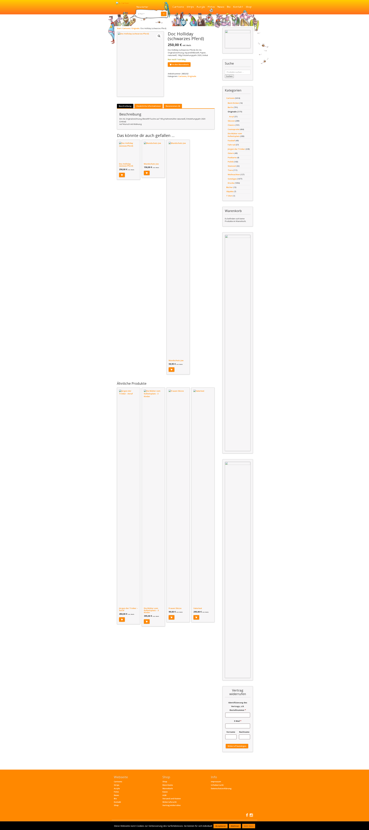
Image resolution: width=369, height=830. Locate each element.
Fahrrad (231, 144)
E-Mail (237, 721)
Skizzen (231, 121)
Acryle (201, 7)
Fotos (211, 7)
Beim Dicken (233, 103)
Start (119, 28)
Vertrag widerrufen (171, 805)
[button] (159, 36)
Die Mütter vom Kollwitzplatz (235, 134)
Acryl (231, 116)
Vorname (231, 732)
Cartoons (178, 7)
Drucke (231, 183)
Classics (231, 125)
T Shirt (229, 195)
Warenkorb (167, 788)
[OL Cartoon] (122, 3)
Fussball (231, 140)
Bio (228, 7)
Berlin (230, 107)
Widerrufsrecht (169, 802)
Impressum (216, 781)
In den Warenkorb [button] (122, 175)
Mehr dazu (248, 826)
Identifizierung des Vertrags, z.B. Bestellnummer (237, 706)
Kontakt (238, 7)
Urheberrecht (217, 785)
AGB (164, 795)
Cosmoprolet (233, 129)
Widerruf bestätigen (237, 746)
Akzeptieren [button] (220, 826)
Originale (135, 28)
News (221, 7)
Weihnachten (234, 174)
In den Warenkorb (180, 64)
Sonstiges (232, 178)
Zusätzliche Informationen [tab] (148, 106)
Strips (190, 7)
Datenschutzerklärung (221, 788)
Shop (249, 7)
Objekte (230, 191)
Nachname (244, 732)
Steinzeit (232, 166)
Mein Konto (167, 785)
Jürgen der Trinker (236, 149)
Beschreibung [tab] (125, 106)
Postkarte (232, 157)
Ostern (231, 153)
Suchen (229, 76)
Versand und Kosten (171, 798)
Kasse (165, 791)
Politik (231, 161)
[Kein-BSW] (238, 39)
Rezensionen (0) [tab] (173, 106)
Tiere (230, 170)
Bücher (229, 187)
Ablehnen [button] (235, 826)
